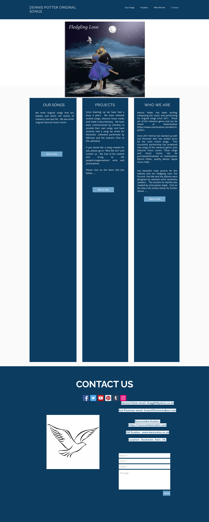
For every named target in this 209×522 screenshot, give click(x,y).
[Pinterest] (108, 398)
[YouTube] (101, 398)
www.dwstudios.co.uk (155, 432)
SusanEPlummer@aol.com (160, 410)
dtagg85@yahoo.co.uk (160, 403)
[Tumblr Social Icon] (116, 398)
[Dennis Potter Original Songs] (93, 398)
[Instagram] (123, 398)
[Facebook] (86, 398)
